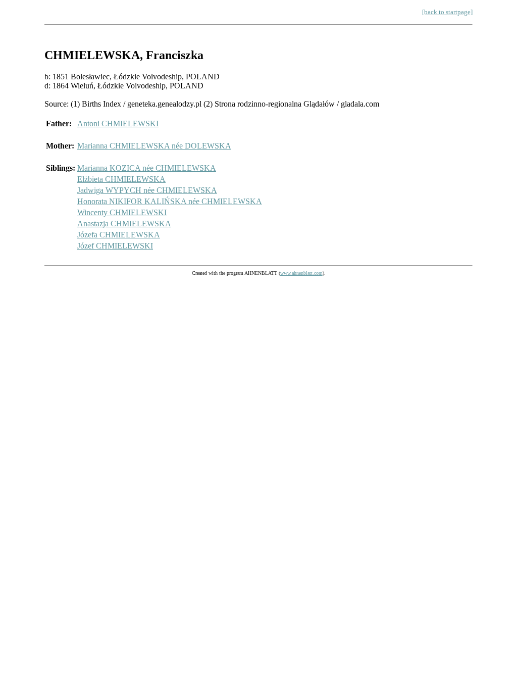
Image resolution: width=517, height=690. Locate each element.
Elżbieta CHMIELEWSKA (121, 179)
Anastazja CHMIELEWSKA (124, 223)
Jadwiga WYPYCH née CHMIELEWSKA (147, 190)
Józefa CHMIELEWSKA (118, 234)
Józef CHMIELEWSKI (115, 245)
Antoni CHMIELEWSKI (118, 123)
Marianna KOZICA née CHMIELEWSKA (146, 168)
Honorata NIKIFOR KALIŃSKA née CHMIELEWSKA (169, 201)
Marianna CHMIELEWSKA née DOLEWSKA (154, 145)
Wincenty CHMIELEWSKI (122, 212)
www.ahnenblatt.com (301, 273)
